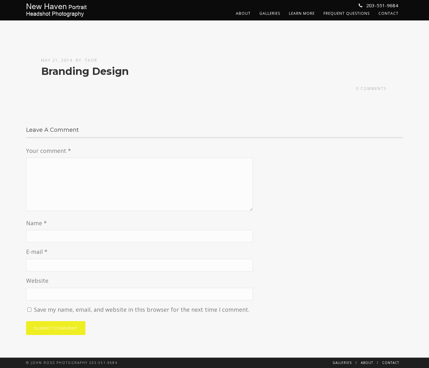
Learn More (302, 13)
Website (37, 280)
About (243, 13)
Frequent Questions (346, 13)
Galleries (269, 13)
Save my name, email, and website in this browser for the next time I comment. (141, 309)
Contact (388, 13)
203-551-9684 (381, 5)
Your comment (48, 150)
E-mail (36, 251)
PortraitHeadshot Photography (56, 10)
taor (91, 60)
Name (36, 223)
